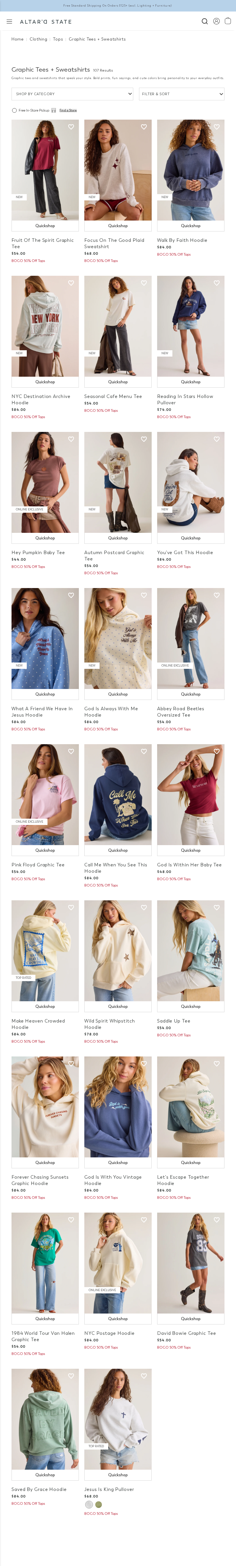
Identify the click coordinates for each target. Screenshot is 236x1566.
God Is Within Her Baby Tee (189, 865)
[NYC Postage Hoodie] (118, 1263)
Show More (118, 1531)
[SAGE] (98, 1504)
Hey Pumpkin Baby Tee (38, 552)
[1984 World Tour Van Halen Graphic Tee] (45, 1263)
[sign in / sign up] (216, 21)
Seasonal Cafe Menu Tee (113, 396)
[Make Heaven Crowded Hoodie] (45, 950)
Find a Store (68, 110)
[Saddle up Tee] (190, 950)
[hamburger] (9, 21)
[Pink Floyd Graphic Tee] (45, 794)
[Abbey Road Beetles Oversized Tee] (190, 638)
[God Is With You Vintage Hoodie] (118, 1106)
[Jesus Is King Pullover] (118, 1419)
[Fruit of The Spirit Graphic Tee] (45, 170)
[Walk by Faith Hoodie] (190, 170)
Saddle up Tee (174, 1021)
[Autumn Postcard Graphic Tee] (118, 482)
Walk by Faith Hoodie (182, 240)
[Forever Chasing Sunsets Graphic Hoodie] (45, 1106)
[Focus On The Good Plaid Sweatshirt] (118, 170)
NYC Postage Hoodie (109, 1333)
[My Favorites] (71, 127)
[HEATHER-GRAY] (88, 1504)
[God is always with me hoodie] (118, 638)
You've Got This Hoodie (185, 552)
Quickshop (45, 225)
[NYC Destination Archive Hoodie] (45, 326)
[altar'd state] (45, 21)
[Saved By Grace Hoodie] (45, 1419)
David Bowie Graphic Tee (186, 1333)
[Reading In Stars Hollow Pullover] (190, 326)
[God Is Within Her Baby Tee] (190, 794)
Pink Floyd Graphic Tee (38, 865)
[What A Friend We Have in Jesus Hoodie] (45, 638)
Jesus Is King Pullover (109, 1489)
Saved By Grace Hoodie (39, 1489)
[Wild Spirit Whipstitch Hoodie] (118, 950)
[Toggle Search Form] (205, 20)
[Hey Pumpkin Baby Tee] (45, 482)
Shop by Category (35, 94)
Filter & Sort (156, 94)
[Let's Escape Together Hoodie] (190, 1106)
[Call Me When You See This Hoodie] (118, 794)
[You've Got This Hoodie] (190, 482)
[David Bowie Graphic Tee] (190, 1263)
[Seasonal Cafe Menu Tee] (118, 326)
